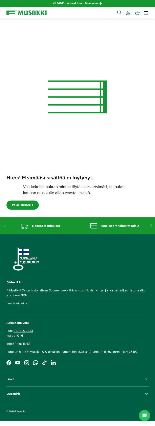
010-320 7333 (23, 330)
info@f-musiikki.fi (18, 343)
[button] (137, 12)
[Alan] (144, 415)
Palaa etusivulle (22, 205)
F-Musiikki (20, 411)
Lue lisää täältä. (17, 303)
